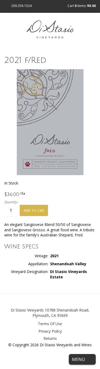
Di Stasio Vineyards (27, 310)
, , (61, 313)
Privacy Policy (50, 331)
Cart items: (81, 5)
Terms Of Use (50, 323)
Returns (50, 338)
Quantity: (11, 202)
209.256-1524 (21, 5)
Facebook (50, 301)
